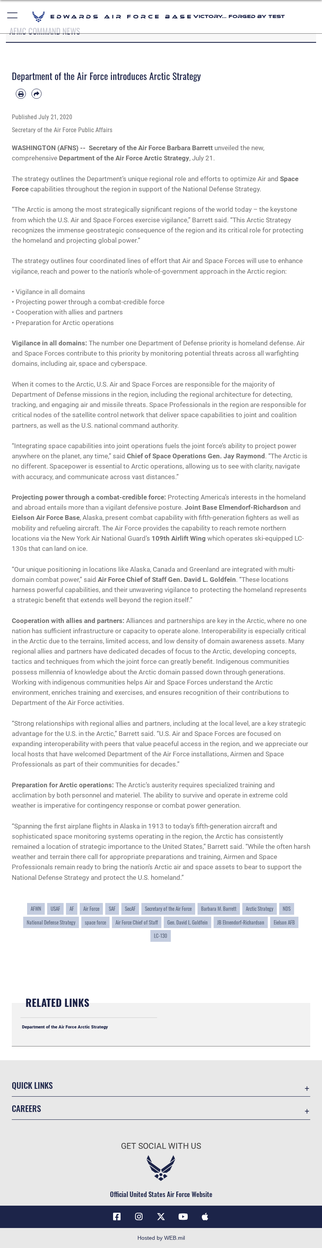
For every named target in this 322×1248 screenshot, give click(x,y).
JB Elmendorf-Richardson (240, 922)
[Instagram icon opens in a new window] (139, 1217)
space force (95, 922)
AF (72, 908)
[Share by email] (36, 94)
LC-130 (160, 935)
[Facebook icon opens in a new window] (117, 1217)
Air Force (91, 908)
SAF (112, 908)
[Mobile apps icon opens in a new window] (205, 1217)
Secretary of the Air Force (168, 908)
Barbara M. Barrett (218, 908)
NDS (287, 908)
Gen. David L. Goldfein (187, 922)
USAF (55, 908)
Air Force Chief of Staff (136, 922)
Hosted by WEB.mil (161, 1238)
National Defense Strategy (51, 922)
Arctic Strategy (259, 908)
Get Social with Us (161, 1146)
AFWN (36, 908)
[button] (13, 16)
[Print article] (21, 94)
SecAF (130, 908)
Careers (26, 1108)
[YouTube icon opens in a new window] (183, 1217)
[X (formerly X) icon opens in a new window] (161, 1217)
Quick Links (32, 1085)
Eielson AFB (284, 922)
